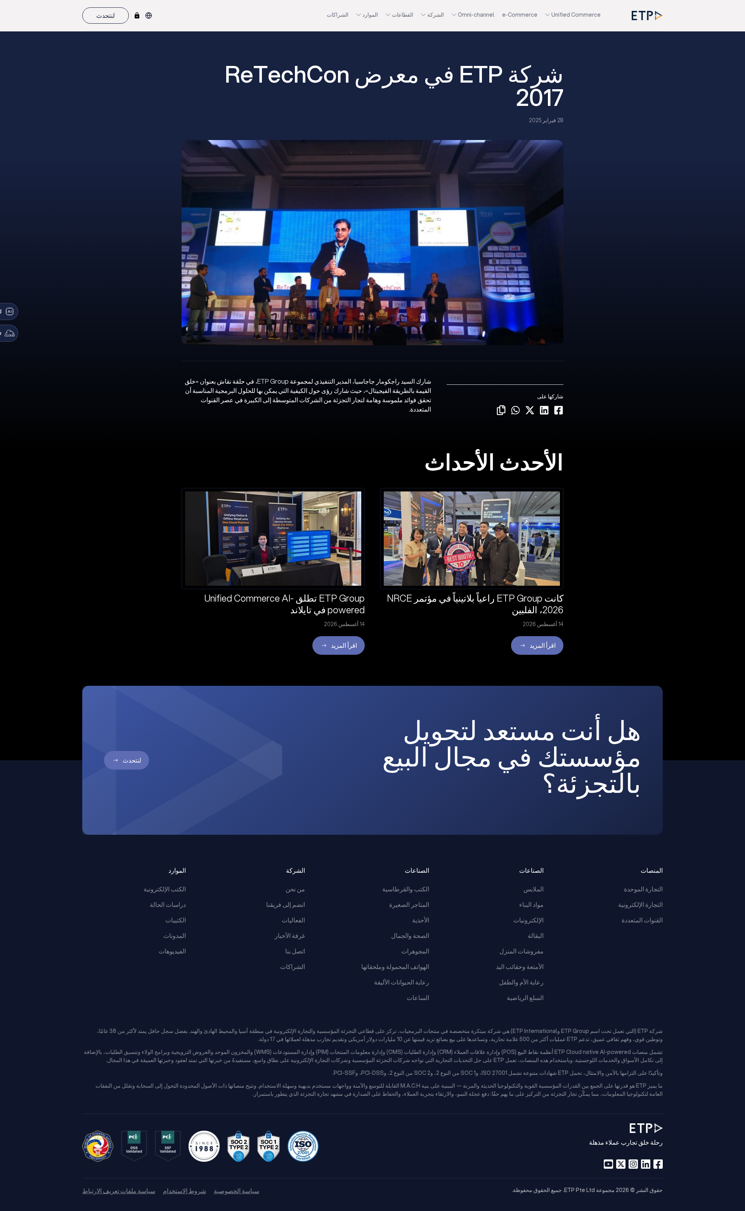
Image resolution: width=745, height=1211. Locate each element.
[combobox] (148, 15)
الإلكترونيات (528, 919)
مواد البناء (531, 904)
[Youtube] (608, 1164)
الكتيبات (175, 919)
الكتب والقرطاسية (405, 888)
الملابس (533, 888)
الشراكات (337, 15)
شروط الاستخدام (184, 1190)
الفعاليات (293, 919)
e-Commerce (519, 15)
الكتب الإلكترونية (165, 888)
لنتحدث (105, 15)
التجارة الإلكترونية (640, 904)
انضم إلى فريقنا (285, 904)
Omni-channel (476, 15)
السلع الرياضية (525, 997)
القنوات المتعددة (642, 919)
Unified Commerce (576, 15)
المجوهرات (415, 950)
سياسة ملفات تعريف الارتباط (118, 1190)
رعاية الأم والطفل (521, 981)
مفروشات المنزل (521, 950)
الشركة (435, 15)
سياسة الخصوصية (236, 1190)
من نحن (295, 888)
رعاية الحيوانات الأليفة (401, 981)
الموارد (370, 15)
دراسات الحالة (168, 904)
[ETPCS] (136, 15)
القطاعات (402, 15)
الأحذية (420, 919)
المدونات (174, 935)
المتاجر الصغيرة (409, 904)
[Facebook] (658, 1164)
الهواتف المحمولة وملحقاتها (395, 966)
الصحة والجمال (410, 935)
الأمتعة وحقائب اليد (520, 966)
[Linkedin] (645, 1164)
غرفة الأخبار (290, 935)
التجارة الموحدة (643, 888)
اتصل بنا (295, 950)
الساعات (418, 997)
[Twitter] (620, 1164)
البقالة (536, 935)
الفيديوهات (172, 950)
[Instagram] (633, 1164)
